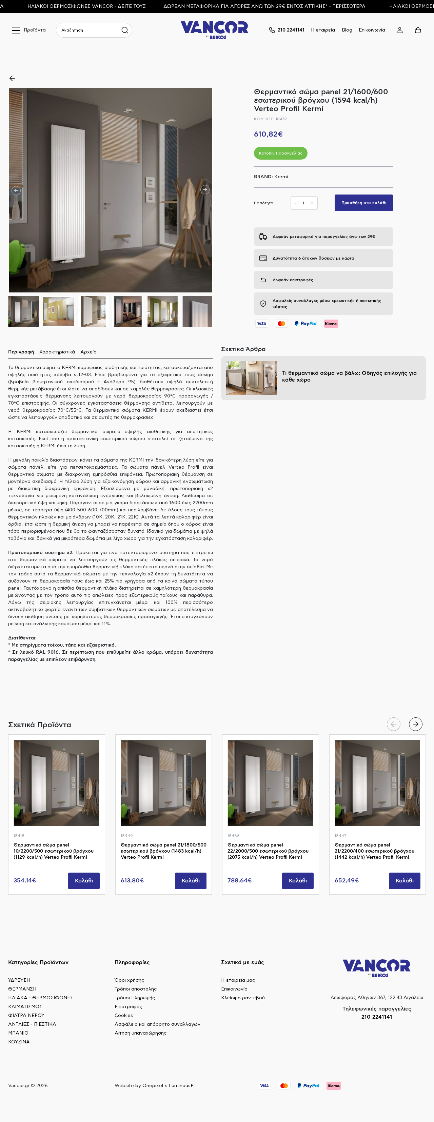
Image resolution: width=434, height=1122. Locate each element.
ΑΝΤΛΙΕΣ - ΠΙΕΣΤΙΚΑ (32, 1024)
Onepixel (152, 1085)
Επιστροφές (128, 1006)
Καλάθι (84, 880)
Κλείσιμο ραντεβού (243, 998)
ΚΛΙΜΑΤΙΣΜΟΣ (25, 1006)
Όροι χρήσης (129, 980)
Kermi (281, 177)
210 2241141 (376, 1017)
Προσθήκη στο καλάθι (363, 203)
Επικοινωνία (372, 30)
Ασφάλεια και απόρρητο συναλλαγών (157, 1024)
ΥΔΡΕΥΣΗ (19, 980)
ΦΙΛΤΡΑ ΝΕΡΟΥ (26, 1015)
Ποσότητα (263, 203)
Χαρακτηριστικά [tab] (57, 352)
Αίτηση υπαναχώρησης (140, 1033)
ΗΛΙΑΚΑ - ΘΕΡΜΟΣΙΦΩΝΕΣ (40, 998)
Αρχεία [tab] (88, 352)
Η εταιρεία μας (238, 980)
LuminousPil (182, 1085)
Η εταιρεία (323, 30)
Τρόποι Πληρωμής (135, 998)
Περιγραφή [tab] (21, 352)
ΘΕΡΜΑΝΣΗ (22, 989)
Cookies (124, 1015)
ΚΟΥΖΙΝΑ (19, 1042)
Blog (347, 30)
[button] (205, 190)
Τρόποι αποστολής (136, 989)
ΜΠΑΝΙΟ (18, 1033)
